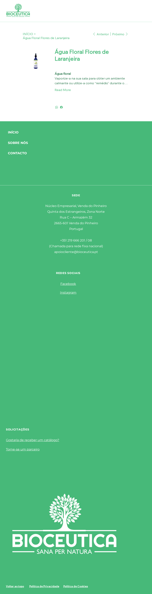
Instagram (68, 292)
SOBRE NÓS (18, 143)
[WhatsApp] (57, 107)
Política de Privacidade (44, 586)
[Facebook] (61, 107)
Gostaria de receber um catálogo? (32, 440)
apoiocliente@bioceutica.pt (76, 252)
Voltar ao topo (15, 586)
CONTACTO (17, 153)
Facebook (68, 284)
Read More (63, 90)
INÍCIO (13, 132)
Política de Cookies (75, 586)
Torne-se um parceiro (23, 449)
